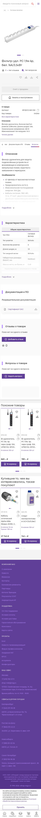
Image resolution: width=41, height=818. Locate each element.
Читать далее (7, 135)
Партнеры (6, 589)
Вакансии (6, 577)
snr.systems (6, 660)
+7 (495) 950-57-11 (8, 679)
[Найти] (32, 3)
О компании (7, 569)
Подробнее (6, 208)
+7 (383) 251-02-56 (8, 743)
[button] (20, 33)
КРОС (4, 657)
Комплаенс (6, 626)
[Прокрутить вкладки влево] (2, 144)
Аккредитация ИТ (9, 600)
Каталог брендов (9, 592)
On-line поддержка (10, 611)
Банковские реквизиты (11, 585)
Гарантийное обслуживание (14, 623)
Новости (5, 573)
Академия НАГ (8, 653)
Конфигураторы (8, 664)
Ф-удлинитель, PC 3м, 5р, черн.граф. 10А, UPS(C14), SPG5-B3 (8, 443)
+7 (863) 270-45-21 (8, 727)
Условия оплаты (8, 615)
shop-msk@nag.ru (9, 683)
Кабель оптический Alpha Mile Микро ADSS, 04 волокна (8, 520)
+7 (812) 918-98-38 (8, 759)
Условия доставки (9, 619)
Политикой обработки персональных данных (19, 800)
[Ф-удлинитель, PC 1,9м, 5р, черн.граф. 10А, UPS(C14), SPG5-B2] (30, 418)
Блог (3, 641)
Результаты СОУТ (9, 596)
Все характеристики (10, 117)
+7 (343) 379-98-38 (8, 708)
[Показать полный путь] (4, 10)
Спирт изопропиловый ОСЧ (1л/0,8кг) (28, 519)
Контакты (5, 581)
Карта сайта (7, 630)
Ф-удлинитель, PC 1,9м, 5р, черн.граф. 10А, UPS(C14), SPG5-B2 (28, 443)
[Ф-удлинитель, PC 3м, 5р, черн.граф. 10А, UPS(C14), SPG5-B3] (10, 418)
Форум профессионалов (12, 649)
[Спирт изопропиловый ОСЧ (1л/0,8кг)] (30, 498)
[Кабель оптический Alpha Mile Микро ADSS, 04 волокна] (10, 498)
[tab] (16, 144)
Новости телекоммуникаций (13, 645)
